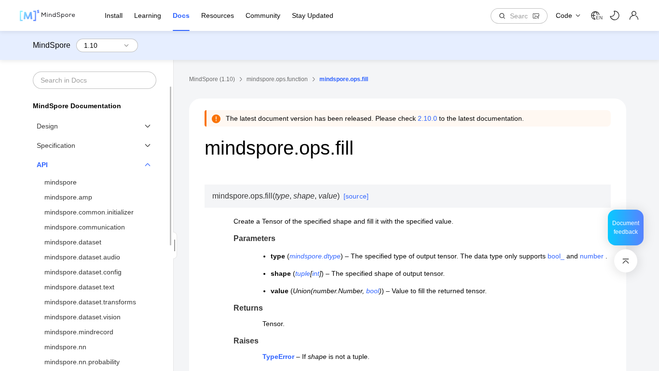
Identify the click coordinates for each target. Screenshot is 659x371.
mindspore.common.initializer (89, 212)
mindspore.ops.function (277, 79)
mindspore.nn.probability (82, 362)
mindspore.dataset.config (83, 272)
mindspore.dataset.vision (82, 317)
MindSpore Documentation (77, 106)
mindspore (60, 182)
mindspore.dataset (72, 242)
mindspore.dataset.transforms (90, 302)
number (592, 256)
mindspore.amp (68, 197)
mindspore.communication (84, 227)
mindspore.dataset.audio (82, 257)
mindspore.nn (65, 347)
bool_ (556, 256)
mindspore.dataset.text (79, 287)
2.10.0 (427, 118)
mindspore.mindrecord (78, 332)
